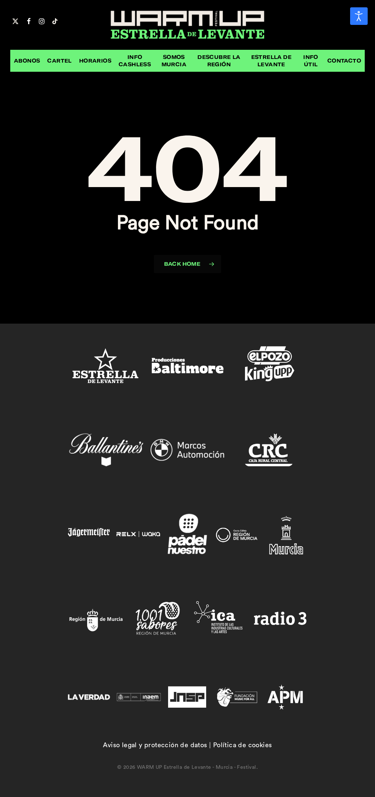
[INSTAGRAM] (41, 20)
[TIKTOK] (55, 20)
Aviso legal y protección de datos (155, 745)
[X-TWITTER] (15, 20)
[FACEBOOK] (28, 20)
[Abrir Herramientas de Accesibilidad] (359, 16)
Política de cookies (242, 745)
